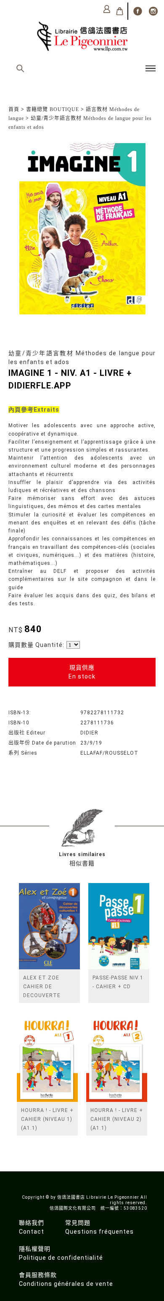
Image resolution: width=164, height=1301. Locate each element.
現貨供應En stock (82, 672)
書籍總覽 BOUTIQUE (52, 109)
